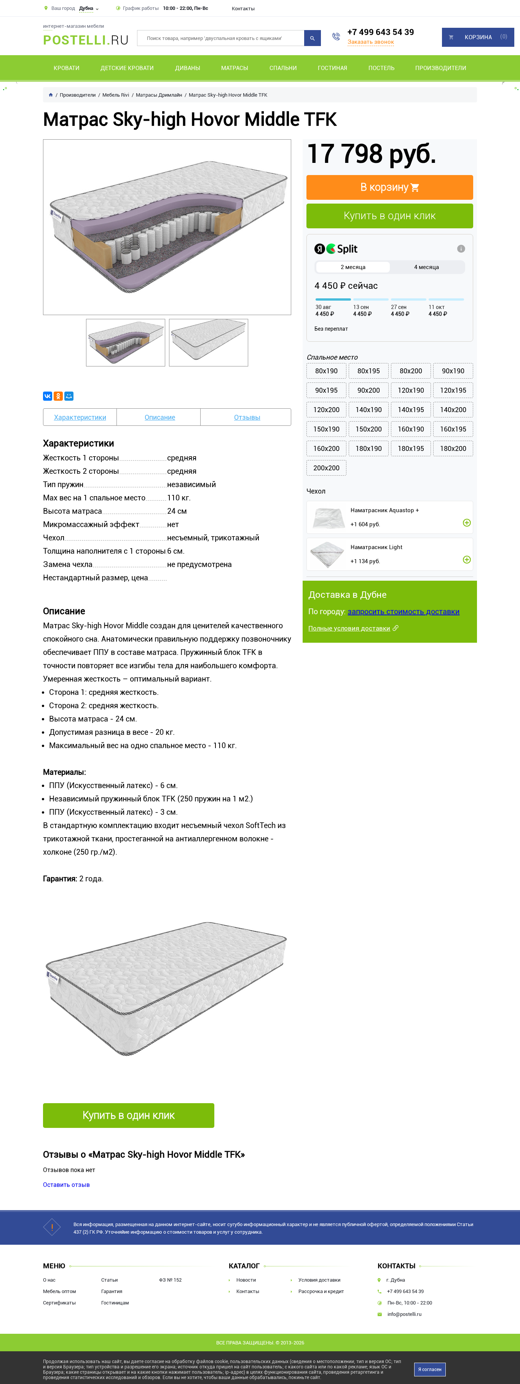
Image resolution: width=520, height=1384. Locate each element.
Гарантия (111, 1291)
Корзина (478, 37)
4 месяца (426, 267)
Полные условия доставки (349, 628)
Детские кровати (127, 68)
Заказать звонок (371, 41)
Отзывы (247, 417)
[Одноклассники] (58, 396)
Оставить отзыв (66, 1184)
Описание (160, 417)
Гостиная (332, 68)
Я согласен (430, 1369)
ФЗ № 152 (170, 1280)
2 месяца (353, 267)
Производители (440, 68)
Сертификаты (59, 1303)
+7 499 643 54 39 (381, 32)
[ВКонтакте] (47, 396)
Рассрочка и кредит (321, 1291)
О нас (49, 1280)
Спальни (283, 68)
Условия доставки (319, 1280)
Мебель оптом (59, 1291)
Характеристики (80, 417)
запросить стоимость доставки (403, 611)
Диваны (187, 68)
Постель (381, 68)
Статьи (109, 1280)
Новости (246, 1280)
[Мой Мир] (68, 396)
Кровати (67, 68)
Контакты (243, 8)
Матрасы (234, 68)
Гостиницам (115, 1303)
